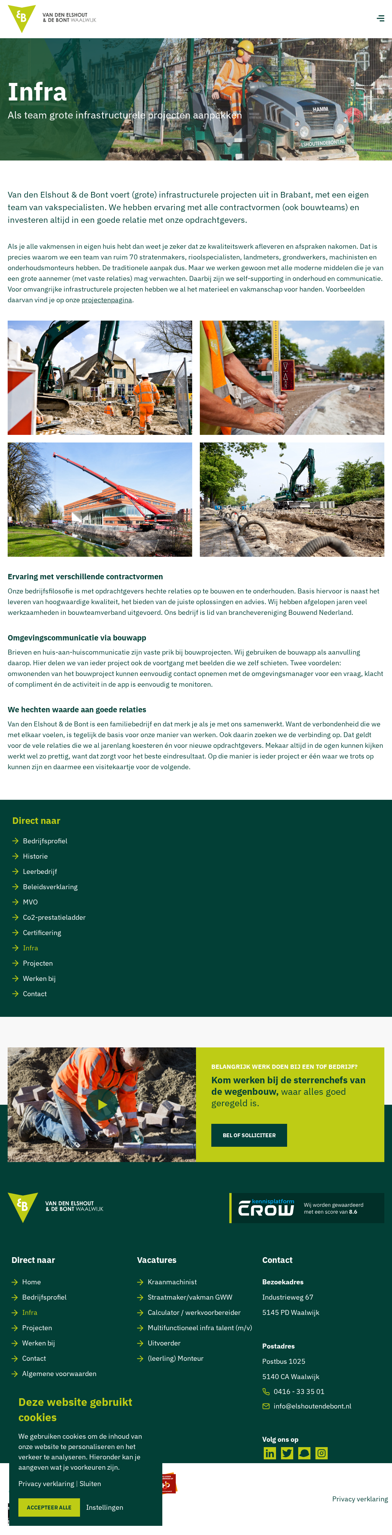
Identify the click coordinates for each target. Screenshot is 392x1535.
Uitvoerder (164, 1343)
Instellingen (104, 1507)
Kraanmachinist (172, 1281)
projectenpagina (107, 299)
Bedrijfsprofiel (45, 840)
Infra (30, 947)
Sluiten (90, 1483)
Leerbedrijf (40, 871)
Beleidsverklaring (50, 886)
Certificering (42, 932)
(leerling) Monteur (176, 1358)
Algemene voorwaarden (59, 1373)
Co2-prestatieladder (54, 917)
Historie (35, 856)
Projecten (38, 963)
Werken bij (39, 978)
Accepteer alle (49, 1507)
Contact (35, 993)
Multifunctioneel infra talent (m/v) (200, 1327)
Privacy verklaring (360, 1498)
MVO (30, 902)
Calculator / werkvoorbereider (194, 1312)
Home (31, 1281)
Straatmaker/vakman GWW (190, 1297)
